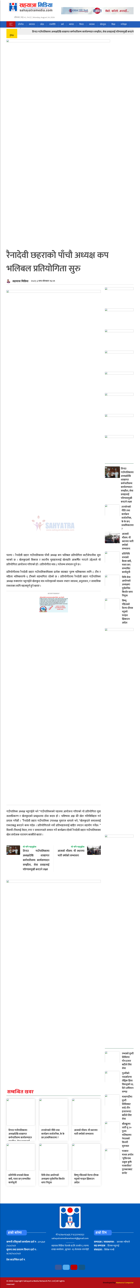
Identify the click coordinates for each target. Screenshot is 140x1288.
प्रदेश (42, 24)
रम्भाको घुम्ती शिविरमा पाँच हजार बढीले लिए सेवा (128, 1061)
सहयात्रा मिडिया (20, 281)
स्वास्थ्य (92, 24)
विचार (81, 24)
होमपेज (21, 24)
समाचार (32, 24)
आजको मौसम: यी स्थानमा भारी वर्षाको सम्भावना (85, 1132)
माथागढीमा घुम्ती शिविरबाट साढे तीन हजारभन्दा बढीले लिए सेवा (127, 1108)
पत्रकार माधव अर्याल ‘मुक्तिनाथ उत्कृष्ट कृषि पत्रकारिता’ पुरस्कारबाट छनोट (127, 1162)
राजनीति (52, 24)
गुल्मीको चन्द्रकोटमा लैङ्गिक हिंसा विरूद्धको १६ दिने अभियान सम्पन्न (127, 1082)
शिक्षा (113, 24)
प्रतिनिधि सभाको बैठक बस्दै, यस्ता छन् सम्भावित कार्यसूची (19, 1179)
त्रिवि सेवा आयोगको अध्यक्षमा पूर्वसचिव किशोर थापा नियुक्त (53, 1179)
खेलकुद (103, 24)
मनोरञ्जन (124, 24)
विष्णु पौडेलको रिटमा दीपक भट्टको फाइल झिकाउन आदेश (86, 1179)
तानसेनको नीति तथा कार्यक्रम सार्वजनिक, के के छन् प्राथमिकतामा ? (52, 1134)
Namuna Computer (125, 1282)
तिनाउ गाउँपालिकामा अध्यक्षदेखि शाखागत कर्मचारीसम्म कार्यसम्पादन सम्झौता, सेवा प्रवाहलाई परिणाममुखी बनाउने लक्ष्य (72, 32)
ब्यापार (71, 24)
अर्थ (62, 24)
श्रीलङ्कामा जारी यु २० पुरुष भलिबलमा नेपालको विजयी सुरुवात (127, 1135)
